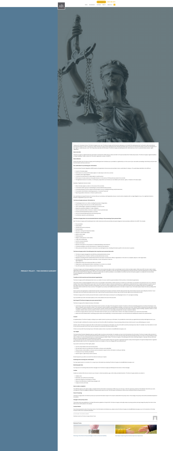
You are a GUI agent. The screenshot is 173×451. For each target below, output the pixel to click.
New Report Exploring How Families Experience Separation (129, 435)
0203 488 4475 (111, 2)
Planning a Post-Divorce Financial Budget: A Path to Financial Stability (89, 435)
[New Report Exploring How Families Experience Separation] (136, 429)
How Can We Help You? (101, 1)
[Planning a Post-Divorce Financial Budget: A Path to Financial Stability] (94, 429)
